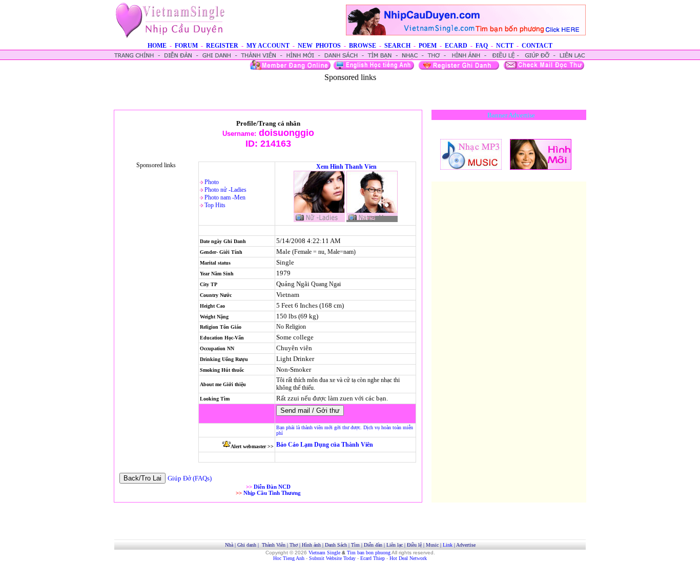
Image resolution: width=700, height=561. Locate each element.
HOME (157, 45)
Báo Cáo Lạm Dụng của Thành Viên (324, 444)
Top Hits (214, 205)
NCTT (504, 45)
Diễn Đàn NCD (272, 487)
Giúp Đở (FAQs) (190, 478)
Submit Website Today (332, 558)
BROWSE (362, 45)
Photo (211, 182)
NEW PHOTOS (319, 45)
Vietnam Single (324, 552)
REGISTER (222, 45)
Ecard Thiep (372, 558)
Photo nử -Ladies (225, 189)
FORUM (186, 45)
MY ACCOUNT (268, 45)
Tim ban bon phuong (368, 552)
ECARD (456, 45)
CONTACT (537, 45)
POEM (428, 45)
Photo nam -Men (224, 197)
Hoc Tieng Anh (288, 558)
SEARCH (397, 45)
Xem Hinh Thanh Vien (346, 166)
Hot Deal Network (408, 558)
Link (447, 545)
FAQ (482, 45)
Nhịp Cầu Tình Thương (272, 493)
